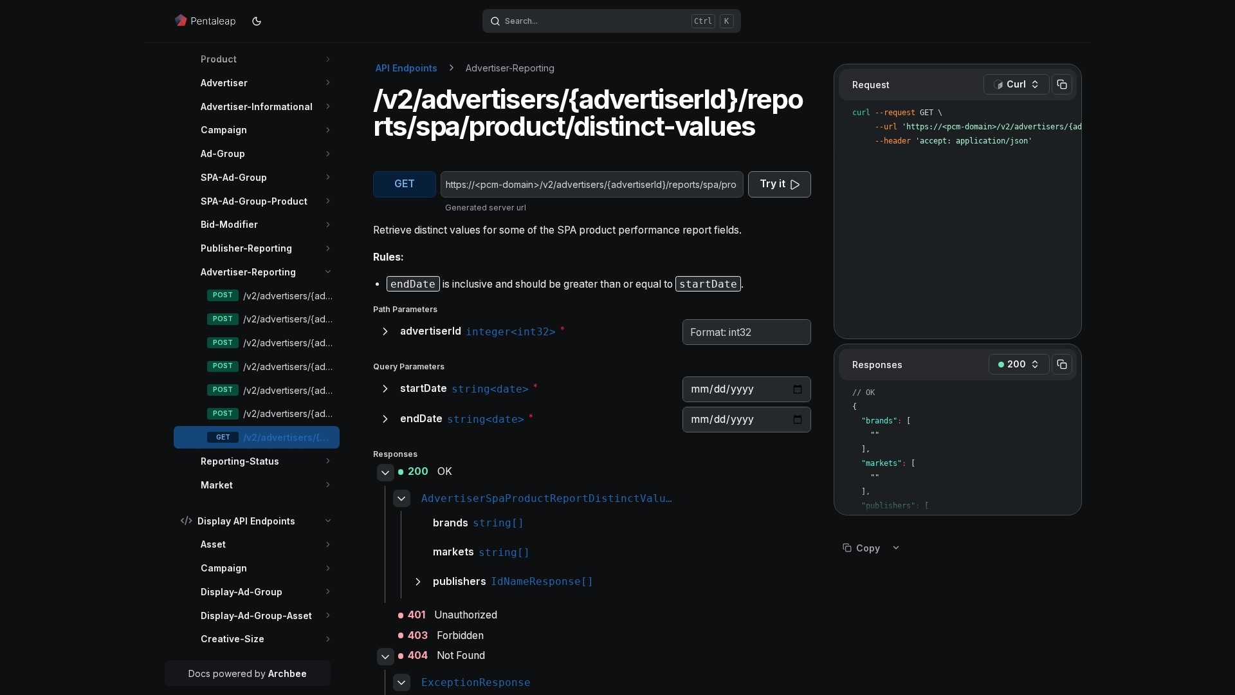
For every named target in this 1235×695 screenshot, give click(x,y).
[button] (328, 59)
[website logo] (206, 21)
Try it (772, 184)
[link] (267, 59)
